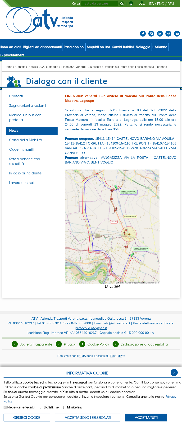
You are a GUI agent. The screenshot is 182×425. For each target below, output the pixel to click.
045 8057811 (52, 323)
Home (8, 67)
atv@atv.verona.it (117, 323)
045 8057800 (81, 323)
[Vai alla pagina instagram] (151, 31)
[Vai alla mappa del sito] (142, 3)
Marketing (74, 407)
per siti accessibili (100, 355)
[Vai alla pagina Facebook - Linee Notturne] (143, 31)
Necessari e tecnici (21, 407)
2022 (42, 67)
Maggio (53, 67)
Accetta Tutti (146, 417)
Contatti (20, 67)
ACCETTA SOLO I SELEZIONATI (88, 417)
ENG (160, 3)
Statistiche (51, 407)
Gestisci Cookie (27, 417)
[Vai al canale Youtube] (177, 31)
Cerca (76, 3)
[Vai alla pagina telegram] (168, 31)
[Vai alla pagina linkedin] (160, 31)
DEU (171, 3)
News (32, 67)
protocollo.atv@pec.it (91, 328)
